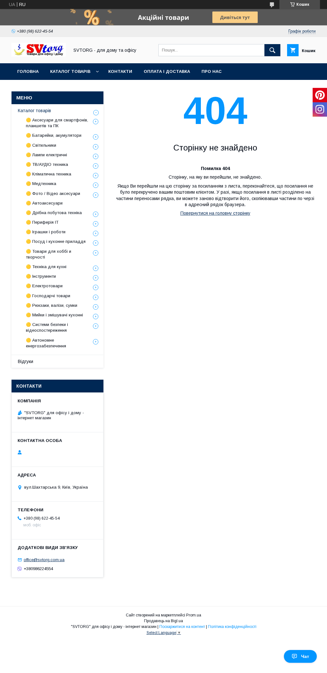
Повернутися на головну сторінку (215, 213)
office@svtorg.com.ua (44, 559)
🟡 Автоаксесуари (44, 203)
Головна (28, 71)
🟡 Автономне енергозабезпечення (46, 343)
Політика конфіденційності (232, 626)
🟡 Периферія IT (42, 222)
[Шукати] (272, 50)
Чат (305, 656)
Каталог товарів (70, 71)
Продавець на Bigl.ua (163, 621)
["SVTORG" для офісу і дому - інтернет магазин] (38, 55)
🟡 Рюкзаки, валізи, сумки (51, 305)
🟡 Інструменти (41, 276)
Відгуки (25, 361)
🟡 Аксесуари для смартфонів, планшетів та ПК (57, 123)
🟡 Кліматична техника (48, 174)
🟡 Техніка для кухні (46, 266)
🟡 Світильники (41, 145)
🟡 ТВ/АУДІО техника (47, 164)
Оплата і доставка (167, 71)
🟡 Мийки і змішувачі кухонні (54, 315)
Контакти (120, 71)
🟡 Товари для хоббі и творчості (48, 254)
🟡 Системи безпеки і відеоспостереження (47, 327)
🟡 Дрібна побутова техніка (54, 212)
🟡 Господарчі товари (48, 295)
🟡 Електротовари (44, 285)
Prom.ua (193, 615)
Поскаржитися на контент (182, 626)
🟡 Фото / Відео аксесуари (53, 193)
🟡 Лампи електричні (46, 154)
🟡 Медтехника (41, 183)
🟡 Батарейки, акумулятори (53, 135)
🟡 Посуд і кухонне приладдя (56, 241)
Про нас (212, 71)
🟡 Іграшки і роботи (45, 231)
